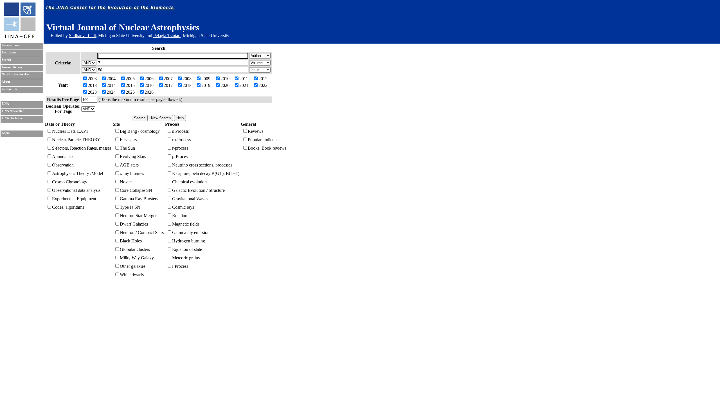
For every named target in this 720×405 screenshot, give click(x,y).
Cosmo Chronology (69, 181)
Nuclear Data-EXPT (70, 131)
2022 (262, 85)
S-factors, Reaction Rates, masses (81, 148)
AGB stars (129, 165)
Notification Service (15, 74)
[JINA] (19, 37)
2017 (168, 85)
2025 (130, 92)
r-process (180, 148)
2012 (262, 78)
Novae (126, 181)
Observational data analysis (76, 190)
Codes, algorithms (68, 207)
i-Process (180, 266)
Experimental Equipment (74, 198)
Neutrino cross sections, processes (202, 165)
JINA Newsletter (13, 110)
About (6, 81)
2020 (225, 85)
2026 (149, 92)
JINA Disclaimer (13, 118)
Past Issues (9, 52)
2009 (205, 78)
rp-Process (181, 139)
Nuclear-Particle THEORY (76, 139)
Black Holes (131, 240)
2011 (243, 78)
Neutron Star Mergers (139, 215)
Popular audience (263, 139)
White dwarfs (132, 274)
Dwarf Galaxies (134, 224)
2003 (92, 78)
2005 (130, 78)
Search (6, 59)
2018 (187, 85)
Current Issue (11, 45)
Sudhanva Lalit (82, 35)
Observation (63, 165)
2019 (205, 85)
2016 (149, 85)
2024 (111, 92)
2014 (111, 85)
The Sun (127, 148)
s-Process (180, 131)
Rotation (179, 215)
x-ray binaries (132, 173)
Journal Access (12, 67)
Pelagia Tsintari (167, 35)
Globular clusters (135, 249)
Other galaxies (132, 266)
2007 (168, 78)
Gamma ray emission (191, 232)
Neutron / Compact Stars (142, 232)
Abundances (63, 156)
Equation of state (187, 249)
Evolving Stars (133, 156)
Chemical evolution (189, 181)
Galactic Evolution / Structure (198, 190)
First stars (128, 139)
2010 (225, 78)
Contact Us (9, 89)
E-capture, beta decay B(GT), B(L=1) (205, 173)
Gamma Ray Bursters (139, 198)
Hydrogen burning (188, 240)
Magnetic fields (185, 224)
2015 (130, 85)
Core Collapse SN (136, 190)
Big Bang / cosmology (140, 131)
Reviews (255, 131)
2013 (92, 85)
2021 (243, 85)
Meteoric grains (186, 257)
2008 (187, 78)
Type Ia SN (130, 207)
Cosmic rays (183, 207)
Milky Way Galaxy (137, 257)
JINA (5, 103)
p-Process (180, 156)
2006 (149, 78)
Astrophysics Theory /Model (77, 173)
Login (6, 132)
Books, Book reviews (267, 148)
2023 (92, 92)
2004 (111, 78)
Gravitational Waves (190, 198)
